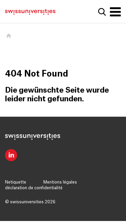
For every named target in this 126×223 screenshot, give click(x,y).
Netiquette (15, 182)
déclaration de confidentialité (33, 188)
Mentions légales (60, 182)
